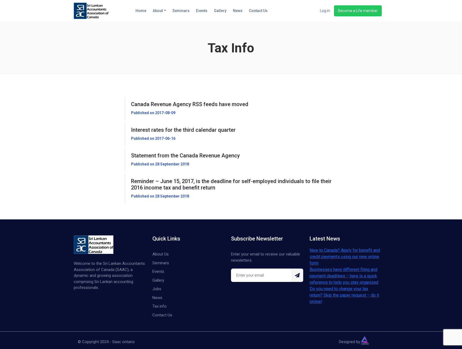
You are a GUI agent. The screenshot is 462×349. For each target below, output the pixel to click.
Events (201, 11)
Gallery (220, 11)
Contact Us (258, 11)
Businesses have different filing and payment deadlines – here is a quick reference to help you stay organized (344, 276)
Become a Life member (358, 11)
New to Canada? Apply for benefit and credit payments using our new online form (345, 257)
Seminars (181, 11)
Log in (325, 11)
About (158, 11)
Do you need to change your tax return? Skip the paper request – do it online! (344, 295)
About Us (160, 254)
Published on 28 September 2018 (160, 164)
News (237, 11)
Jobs (156, 288)
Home (141, 11)
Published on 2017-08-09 (153, 113)
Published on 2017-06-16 (153, 138)
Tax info (159, 306)
